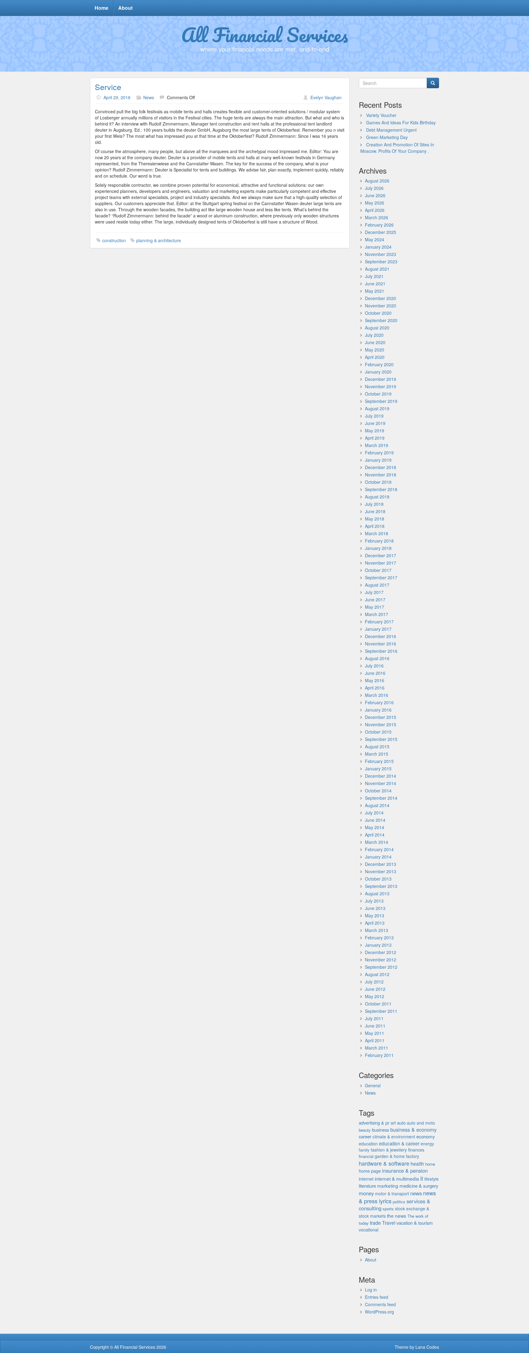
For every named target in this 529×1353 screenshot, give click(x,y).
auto (401, 1122)
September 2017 (381, 577)
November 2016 (380, 644)
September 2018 (381, 489)
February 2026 (379, 225)
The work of (417, 1216)
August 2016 (377, 658)
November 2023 (380, 254)
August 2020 (377, 328)
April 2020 (375, 357)
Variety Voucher (381, 115)
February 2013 (379, 937)
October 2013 (378, 879)
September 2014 (381, 798)
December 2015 (380, 717)
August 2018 (377, 497)
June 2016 (375, 673)
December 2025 (380, 232)
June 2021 (375, 283)
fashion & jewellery (389, 1150)
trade (375, 1222)
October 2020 (378, 313)
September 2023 (381, 261)
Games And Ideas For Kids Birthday (401, 122)
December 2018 (380, 467)
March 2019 (376, 445)
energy (427, 1144)
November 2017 (380, 563)
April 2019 (375, 438)
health (417, 1163)
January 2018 (378, 548)
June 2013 (375, 908)
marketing (387, 1185)
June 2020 (375, 342)
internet (366, 1179)
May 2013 (374, 915)
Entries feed (376, 1297)
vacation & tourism (414, 1223)
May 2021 (374, 291)
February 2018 (379, 541)
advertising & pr (374, 1122)
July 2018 (374, 504)
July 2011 (374, 1018)
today (364, 1223)
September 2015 (381, 739)
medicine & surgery (419, 1185)
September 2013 (381, 886)
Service (108, 86)
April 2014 (375, 835)
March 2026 (376, 217)
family (364, 1150)
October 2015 (378, 732)
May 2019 (374, 430)
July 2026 (374, 188)
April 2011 (375, 1040)
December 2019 (380, 379)
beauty (365, 1130)
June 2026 (375, 195)
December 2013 (380, 864)
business (380, 1129)
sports (388, 1209)
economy (425, 1136)
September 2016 (381, 651)
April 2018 (375, 526)
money (366, 1193)
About (125, 7)
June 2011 (375, 1026)
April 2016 (375, 688)
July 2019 (374, 416)
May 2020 (374, 350)
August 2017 (377, 585)
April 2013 (375, 923)
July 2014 (374, 813)
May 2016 (374, 680)
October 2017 (378, 570)
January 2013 (378, 945)
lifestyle (431, 1179)
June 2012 (375, 989)
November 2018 (380, 475)
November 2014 (380, 783)
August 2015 (377, 746)
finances (416, 1150)
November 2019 (380, 386)
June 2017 (375, 599)
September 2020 (381, 320)
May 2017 (374, 607)
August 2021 (377, 269)
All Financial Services (264, 34)
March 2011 (376, 1048)
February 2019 (379, 452)
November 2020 (380, 306)
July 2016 (374, 666)
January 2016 (378, 710)
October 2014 (378, 790)
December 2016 (380, 636)
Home (101, 7)
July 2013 (374, 901)
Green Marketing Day (387, 137)
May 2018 (374, 519)
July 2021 (374, 276)
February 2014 (379, 849)
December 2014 (380, 776)
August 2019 (377, 408)
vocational (368, 1230)
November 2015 (380, 724)
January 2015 (378, 768)
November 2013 (380, 871)
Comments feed (380, 1304)
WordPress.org (379, 1312)
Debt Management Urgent (391, 130)
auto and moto (421, 1123)
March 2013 (376, 930)
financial (366, 1156)
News (148, 97)
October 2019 (378, 394)
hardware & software (384, 1163)
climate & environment (394, 1136)
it (421, 1178)
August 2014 (377, 805)
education (368, 1144)
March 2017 (376, 614)
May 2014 (374, 827)
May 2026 (374, 203)
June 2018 (375, 511)
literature (367, 1185)
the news (396, 1215)
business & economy (413, 1129)
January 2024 (378, 247)
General (373, 1085)
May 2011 (374, 1033)
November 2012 (380, 959)
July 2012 (374, 982)
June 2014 (375, 820)
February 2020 (379, 364)
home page (370, 1171)
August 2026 (377, 181)
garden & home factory (397, 1156)
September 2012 (381, 967)
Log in (371, 1290)
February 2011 (379, 1055)
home (430, 1164)
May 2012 (374, 996)
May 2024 (374, 239)
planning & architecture (158, 240)
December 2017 (380, 555)
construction (114, 240)
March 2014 (376, 842)
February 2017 (379, 621)
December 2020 (380, 298)
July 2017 (374, 592)
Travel (388, 1222)
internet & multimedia (397, 1178)
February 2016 (379, 702)
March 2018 (376, 533)
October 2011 (378, 1004)
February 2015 (379, 761)
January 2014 (378, 857)
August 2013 (377, 893)
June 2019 (375, 423)
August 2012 (377, 974)
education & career (399, 1143)
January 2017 (378, 629)
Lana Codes (427, 1347)
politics (399, 1202)
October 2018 (378, 482)
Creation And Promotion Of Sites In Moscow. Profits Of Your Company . (397, 147)
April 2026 (375, 210)
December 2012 (380, 952)
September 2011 (381, 1011)
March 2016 (376, 695)
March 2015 (376, 754)
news (416, 1193)
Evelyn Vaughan (326, 97)
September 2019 (381, 401)
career (365, 1136)
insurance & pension (405, 1170)
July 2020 (374, 335)
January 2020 (378, 372)
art (393, 1123)
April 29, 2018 (116, 97)
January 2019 (378, 460)
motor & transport (392, 1193)
